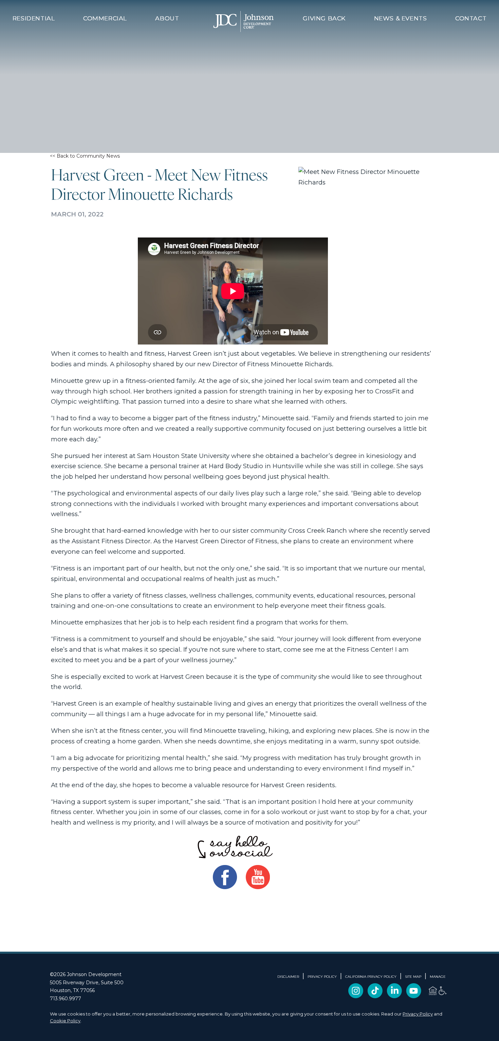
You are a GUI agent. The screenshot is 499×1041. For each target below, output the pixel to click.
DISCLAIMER (288, 976)
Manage (438, 976)
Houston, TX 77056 (72, 990)
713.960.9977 (65, 998)
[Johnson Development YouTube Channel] (413, 996)
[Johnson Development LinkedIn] (394, 996)
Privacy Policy (418, 1014)
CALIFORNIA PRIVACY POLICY (370, 976)
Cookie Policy (65, 1020)
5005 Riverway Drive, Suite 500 (87, 983)
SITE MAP (413, 976)
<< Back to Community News (85, 156)
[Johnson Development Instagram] (355, 996)
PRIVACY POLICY (322, 976)
